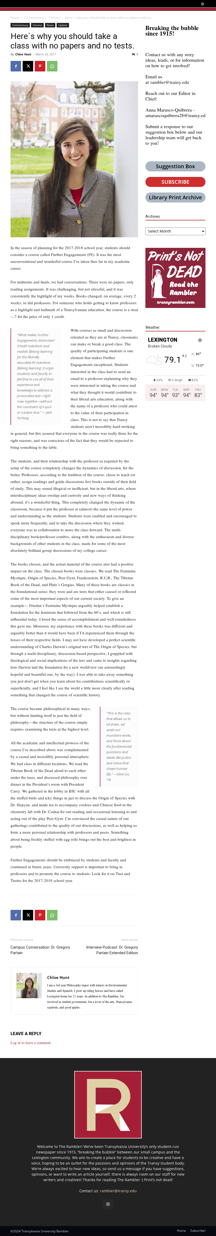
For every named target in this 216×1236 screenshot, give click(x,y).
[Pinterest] (40, 66)
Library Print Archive (175, 197)
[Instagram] (202, 4)
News (50, 25)
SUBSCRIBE (175, 181)
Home (15, 17)
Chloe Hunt (23, 54)
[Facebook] (16, 66)
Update (62, 25)
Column (54, 17)
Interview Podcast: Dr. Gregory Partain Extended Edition (112, 950)
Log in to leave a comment (31, 1042)
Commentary (34, 17)
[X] (28, 66)
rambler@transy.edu (169, 82)
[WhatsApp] (52, 66)
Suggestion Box (175, 166)
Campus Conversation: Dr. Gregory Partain (40, 950)
